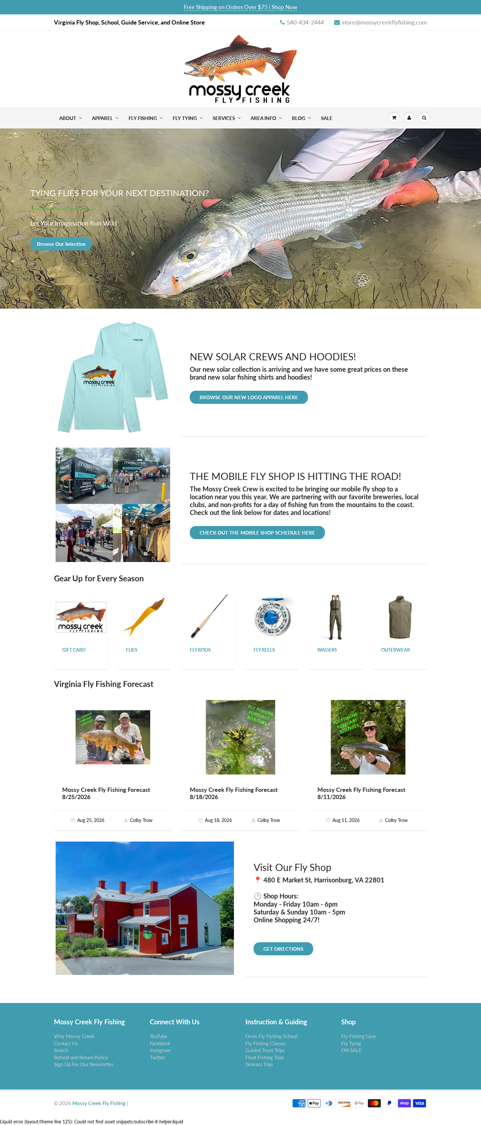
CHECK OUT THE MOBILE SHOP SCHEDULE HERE (257, 533)
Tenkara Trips (259, 1064)
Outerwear (395, 650)
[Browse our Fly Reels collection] (272, 617)
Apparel (102, 118)
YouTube (158, 1036)
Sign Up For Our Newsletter (84, 1064)
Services (224, 118)
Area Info (263, 118)
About (67, 118)
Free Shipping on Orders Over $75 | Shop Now (240, 7)
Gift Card (74, 650)
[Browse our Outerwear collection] (400, 617)
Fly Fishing (143, 118)
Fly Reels (264, 650)
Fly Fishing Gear (358, 1036)
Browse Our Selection (61, 244)
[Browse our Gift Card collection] (81, 609)
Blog (298, 118)
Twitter (157, 1057)
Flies (131, 650)
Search (61, 1050)
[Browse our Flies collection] (145, 617)
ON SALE (351, 1050)
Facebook (160, 1043)
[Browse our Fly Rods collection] (209, 617)
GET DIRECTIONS (283, 949)
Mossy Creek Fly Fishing (99, 1103)
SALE (326, 118)
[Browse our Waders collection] (336, 617)
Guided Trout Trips (265, 1050)
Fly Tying (185, 118)
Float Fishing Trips (264, 1057)
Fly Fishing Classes (265, 1043)
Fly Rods (200, 650)
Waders (327, 650)
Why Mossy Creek (74, 1036)
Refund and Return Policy (81, 1057)
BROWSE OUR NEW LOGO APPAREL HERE (249, 397)
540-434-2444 (305, 22)
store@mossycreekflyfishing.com (384, 22)
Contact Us (66, 1043)
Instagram (160, 1050)
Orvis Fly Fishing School (271, 1036)
